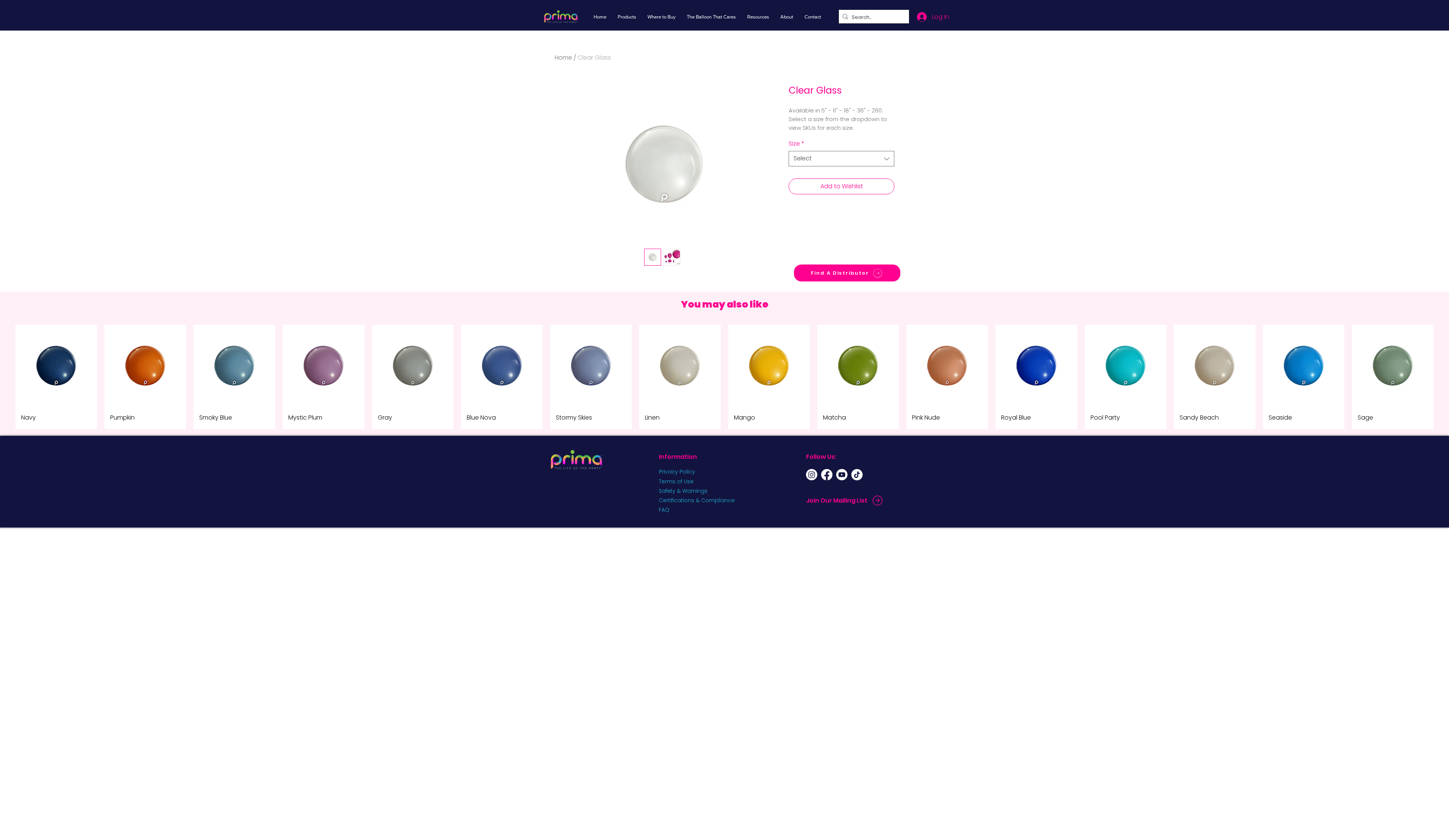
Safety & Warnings (683, 491)
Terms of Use (676, 481)
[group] (724, 376)
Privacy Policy (677, 471)
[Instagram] (811, 474)
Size (796, 144)
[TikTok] (857, 474)
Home (563, 57)
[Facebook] (826, 474)
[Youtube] (842, 474)
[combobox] (841, 158)
